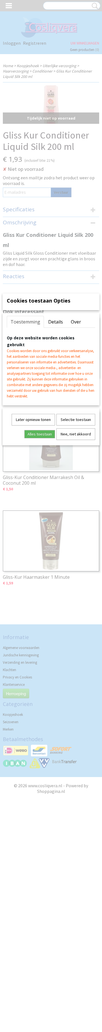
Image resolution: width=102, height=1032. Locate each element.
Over (76, 322)
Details (55, 322)
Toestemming (25, 322)
